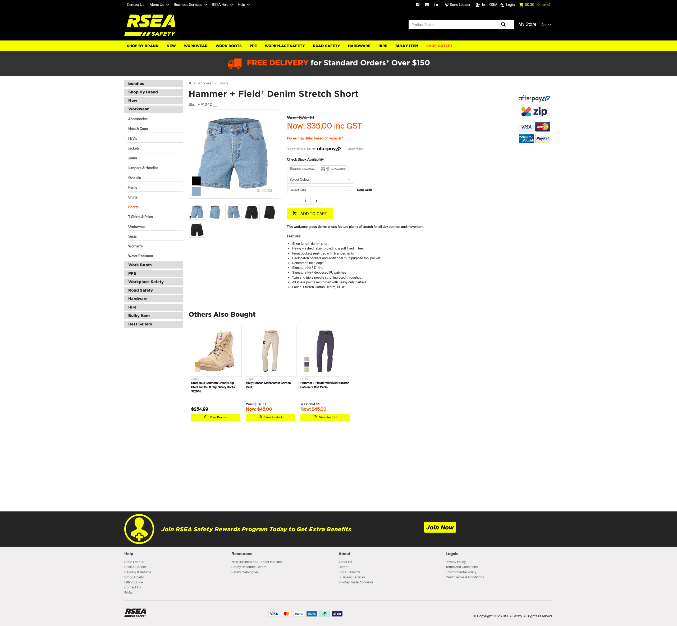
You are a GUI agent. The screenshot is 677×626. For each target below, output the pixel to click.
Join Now (440, 527)
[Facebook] (417, 5)
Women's (135, 246)
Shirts (133, 197)
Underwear (137, 226)
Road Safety (326, 46)
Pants (132, 187)
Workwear (196, 46)
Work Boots (229, 46)
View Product (219, 417)
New (171, 46)
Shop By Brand (143, 46)
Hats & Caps (138, 128)
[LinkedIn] (436, 5)
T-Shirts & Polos (140, 217)
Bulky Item (406, 46)
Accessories (138, 119)
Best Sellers (140, 324)
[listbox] (320, 180)
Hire (382, 46)
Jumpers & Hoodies (143, 168)
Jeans (132, 158)
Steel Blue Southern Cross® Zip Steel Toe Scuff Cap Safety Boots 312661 (213, 387)
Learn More (355, 149)
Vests (132, 236)
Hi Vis (132, 138)
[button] (534, 169)
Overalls (134, 177)
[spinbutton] (304, 201)
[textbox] (450, 24)
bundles (136, 83)
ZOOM (267, 190)
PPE (253, 46)
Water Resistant (140, 256)
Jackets (134, 148)
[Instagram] (427, 5)
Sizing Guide (364, 190)
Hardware (359, 46)
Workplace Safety (285, 46)
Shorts (133, 207)
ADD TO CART (313, 213)
